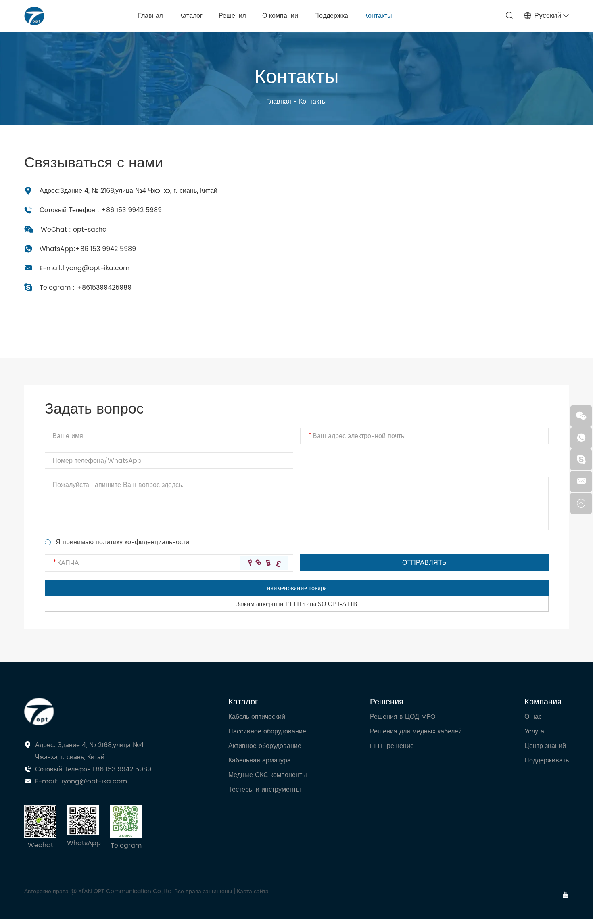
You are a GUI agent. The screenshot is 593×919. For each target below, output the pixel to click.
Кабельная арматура (259, 760)
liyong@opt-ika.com (96, 268)
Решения (232, 15)
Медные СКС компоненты (267, 775)
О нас (533, 717)
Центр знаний (545, 746)
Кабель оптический (256, 717)
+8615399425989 (104, 287)
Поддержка (331, 15)
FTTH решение (392, 746)
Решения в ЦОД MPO (403, 717)
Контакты (378, 15)
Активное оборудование (264, 746)
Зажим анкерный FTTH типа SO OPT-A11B (296, 603)
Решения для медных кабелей (416, 731)
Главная (150, 15)
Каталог (191, 15)
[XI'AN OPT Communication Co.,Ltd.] (34, 16)
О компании (280, 15)
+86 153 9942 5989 (105, 249)
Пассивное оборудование (267, 731)
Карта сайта (253, 891)
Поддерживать (546, 760)
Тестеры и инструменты (264, 789)
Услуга (534, 731)
